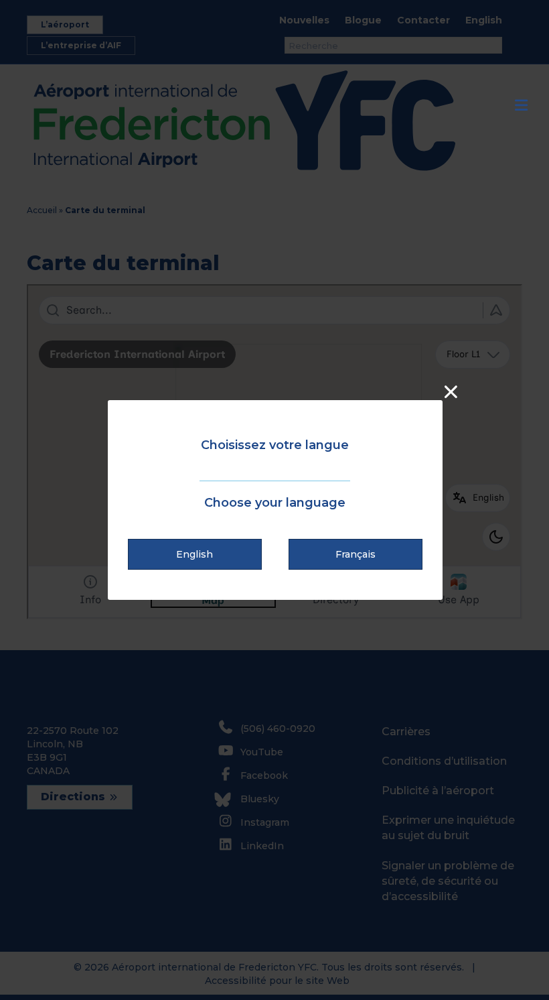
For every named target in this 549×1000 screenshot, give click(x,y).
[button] (195, 554)
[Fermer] (451, 391)
